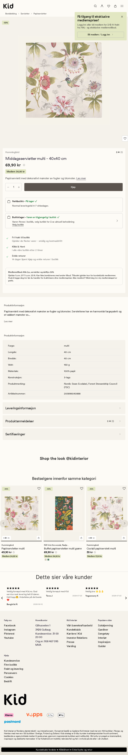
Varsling (71, 646)
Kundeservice (12, 660)
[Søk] (95, 6)
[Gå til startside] (8, 6)
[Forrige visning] (3, 523)
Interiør (102, 637)
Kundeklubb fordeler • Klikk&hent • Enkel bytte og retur (64, 749)
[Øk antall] (19, 187)
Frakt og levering (13, 668)
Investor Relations (77, 637)
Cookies (8, 677)
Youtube (9, 637)
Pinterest (9, 633)
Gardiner (103, 629)
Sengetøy (103, 633)
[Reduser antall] (8, 187)
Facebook (9, 625)
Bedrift (8, 681)
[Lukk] (122, 17)
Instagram (10, 629)
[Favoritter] (108, 6)
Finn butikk (10, 664)
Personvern (10, 673)
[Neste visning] (124, 523)
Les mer (81, 178)
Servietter (25, 14)
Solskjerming (105, 625)
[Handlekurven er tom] (115, 6)
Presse (70, 642)
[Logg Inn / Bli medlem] (102, 6)
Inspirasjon (104, 642)
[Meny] (122, 6)
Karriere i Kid (74, 633)
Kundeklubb (74, 629)
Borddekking (11, 14)
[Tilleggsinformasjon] (23, 165)
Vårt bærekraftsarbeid (79, 625)
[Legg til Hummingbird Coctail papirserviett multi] (124, 538)
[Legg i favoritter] (125, 138)
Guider (102, 646)
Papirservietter (40, 14)
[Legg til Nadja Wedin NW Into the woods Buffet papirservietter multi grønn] (81, 538)
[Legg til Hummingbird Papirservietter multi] (39, 538)
